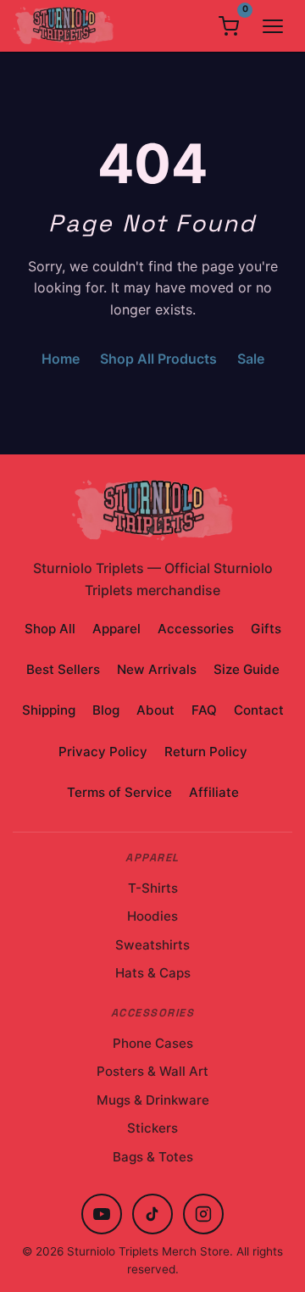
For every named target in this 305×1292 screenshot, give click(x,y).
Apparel (116, 629)
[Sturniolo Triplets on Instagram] (203, 1214)
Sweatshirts (152, 945)
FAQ (204, 710)
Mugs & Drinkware (153, 1100)
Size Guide (247, 669)
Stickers (152, 1128)
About (155, 710)
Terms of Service (119, 792)
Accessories (196, 629)
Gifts (266, 629)
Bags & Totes (153, 1157)
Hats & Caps (153, 973)
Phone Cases (153, 1043)
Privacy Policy (102, 751)
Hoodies (152, 916)
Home (61, 358)
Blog (105, 710)
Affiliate (214, 792)
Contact (259, 710)
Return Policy (205, 751)
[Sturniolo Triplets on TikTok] (152, 1214)
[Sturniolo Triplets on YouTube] (101, 1214)
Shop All (50, 629)
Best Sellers (63, 669)
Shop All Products (158, 358)
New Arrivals (157, 669)
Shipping (48, 710)
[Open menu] (272, 26)
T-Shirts (153, 888)
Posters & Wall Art (152, 1071)
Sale (250, 358)
